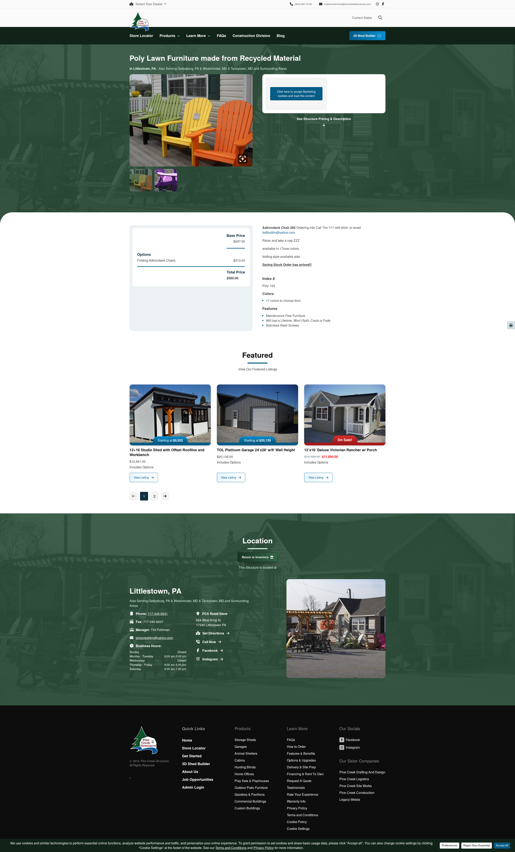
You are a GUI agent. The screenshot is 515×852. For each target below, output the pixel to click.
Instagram (377, 4)
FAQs (221, 35)
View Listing (142, 477)
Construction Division (251, 35)
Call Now (209, 641)
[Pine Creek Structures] (139, 21)
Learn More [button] (196, 35)
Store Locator (141, 35)
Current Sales (362, 17)
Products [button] (167, 35)
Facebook (383, 4)
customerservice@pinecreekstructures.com (347, 4)
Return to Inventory (255, 557)
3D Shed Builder (364, 36)
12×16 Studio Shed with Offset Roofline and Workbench (167, 452)
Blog (281, 35)
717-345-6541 (158, 613)
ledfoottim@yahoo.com (278, 232)
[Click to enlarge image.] (191, 121)
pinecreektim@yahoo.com (154, 637)
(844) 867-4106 (303, 4)
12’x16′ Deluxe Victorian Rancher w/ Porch (340, 449)
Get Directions (213, 633)
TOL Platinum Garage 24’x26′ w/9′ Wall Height (256, 449)
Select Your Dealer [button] (149, 4)
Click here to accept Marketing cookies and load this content (296, 93)
